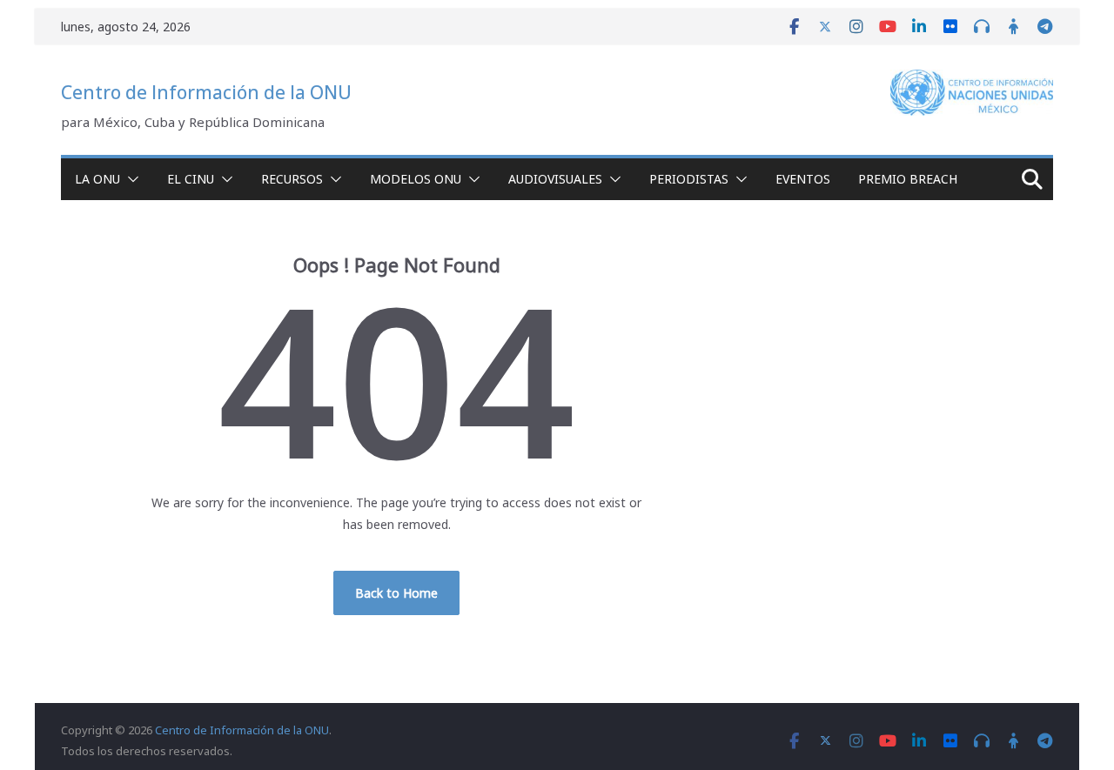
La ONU (97, 179)
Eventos (802, 179)
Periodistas (688, 179)
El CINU (190, 179)
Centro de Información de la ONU (206, 92)
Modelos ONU (415, 179)
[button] (129, 179)
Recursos (292, 179)
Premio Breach (907, 179)
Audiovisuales (555, 179)
